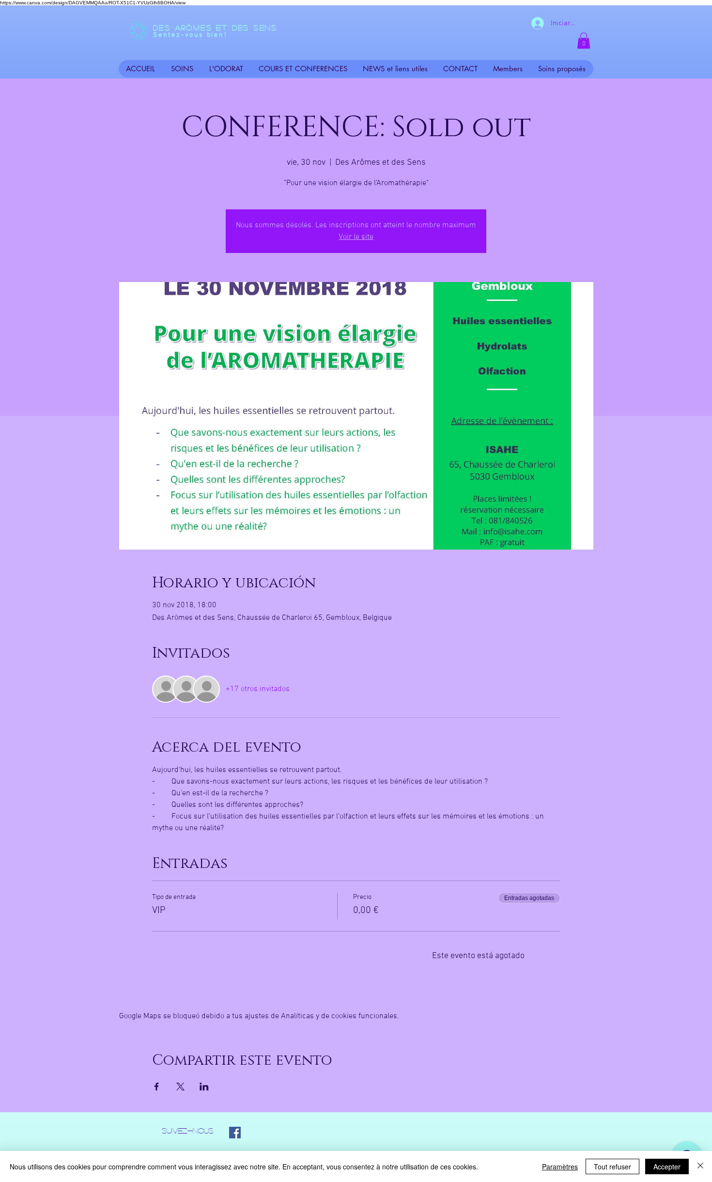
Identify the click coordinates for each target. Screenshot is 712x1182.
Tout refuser (612, 1166)
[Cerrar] (700, 1166)
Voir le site (356, 237)
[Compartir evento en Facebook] (156, 1086)
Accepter (667, 1166)
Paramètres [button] (560, 1166)
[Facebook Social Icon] (235, 1132)
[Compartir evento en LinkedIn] (204, 1086)
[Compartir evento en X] (180, 1086)
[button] (583, 40)
